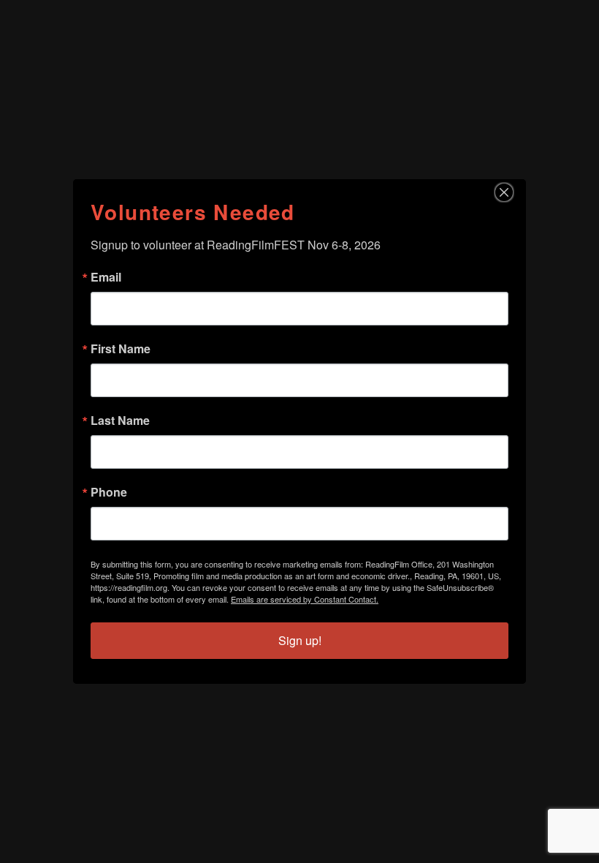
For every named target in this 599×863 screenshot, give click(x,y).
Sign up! (299, 640)
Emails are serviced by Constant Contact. (304, 599)
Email (106, 277)
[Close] (513, 192)
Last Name (120, 420)
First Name (120, 349)
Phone (109, 492)
